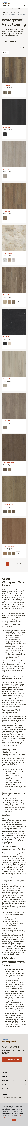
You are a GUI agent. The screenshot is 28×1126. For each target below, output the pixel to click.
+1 (18, 260)
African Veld (7, 127)
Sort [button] (20, 47)
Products (5, 1072)
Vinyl (21, 12)
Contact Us (5, 1089)
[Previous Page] (4, 564)
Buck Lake (6, 421)
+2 (18, 301)
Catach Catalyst (8, 504)
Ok (14, 1120)
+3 (18, 553)
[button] (7, 52)
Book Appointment (13, 1059)
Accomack (6, 85)
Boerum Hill (7, 379)
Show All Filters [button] (9, 41)
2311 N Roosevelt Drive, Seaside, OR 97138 (12, 1097)
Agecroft (6, 169)
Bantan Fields (7, 295)
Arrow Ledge (7, 253)
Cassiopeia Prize (8, 462)
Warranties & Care (8, 1080)
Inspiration (5, 1076)
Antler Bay (6, 211)
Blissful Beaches (8, 337)
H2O (4, 52)
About (4, 1085)
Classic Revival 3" (9, 546)
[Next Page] (24, 564)
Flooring (15, 12)
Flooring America (6, 12)
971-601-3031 (5, 5)
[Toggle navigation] (24, 5)
